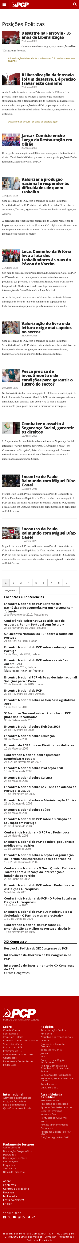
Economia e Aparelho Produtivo (53, 1045)
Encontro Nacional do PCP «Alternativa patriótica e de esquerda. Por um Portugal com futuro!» (39, 607)
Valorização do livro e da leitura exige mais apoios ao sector (46, 328)
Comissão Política (13, 1037)
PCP (43, 1057)
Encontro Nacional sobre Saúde (27, 810)
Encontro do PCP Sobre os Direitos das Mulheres (39, 745)
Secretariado (10, 1034)
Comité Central (11, 1030)
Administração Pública (53, 1030)
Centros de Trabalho (16, 1188)
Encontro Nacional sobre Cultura (28, 778)
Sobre (7, 1027)
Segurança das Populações (56, 1075)
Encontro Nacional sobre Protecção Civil (33, 768)
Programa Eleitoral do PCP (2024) (56, 1133)
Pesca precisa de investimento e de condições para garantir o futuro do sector (47, 378)
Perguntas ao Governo (54, 1118)
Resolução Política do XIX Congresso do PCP (36, 948)
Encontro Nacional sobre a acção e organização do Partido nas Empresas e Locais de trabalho (39, 857)
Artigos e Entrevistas (14, 1101)
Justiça (44, 1053)
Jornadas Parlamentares (54, 1125)
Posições (47, 1027)
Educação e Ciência (52, 1050)
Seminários (9, 1168)
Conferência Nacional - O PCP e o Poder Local (37, 832)
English (7, 1203)
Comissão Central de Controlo (20, 1040)
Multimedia (10, 1196)
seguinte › (10, 590)
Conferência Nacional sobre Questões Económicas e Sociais (32, 757)
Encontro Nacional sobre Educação (29, 736)
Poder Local (10, 1065)
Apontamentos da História (18, 1054)
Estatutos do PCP (12, 1047)
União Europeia (49, 1088)
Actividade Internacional (17, 1098)
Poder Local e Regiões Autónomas (53, 1061)
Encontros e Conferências (18, 1061)
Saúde (44, 1071)
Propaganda (65, 1236)
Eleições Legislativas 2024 (55, 1137)
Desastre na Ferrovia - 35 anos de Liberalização (46, 35)
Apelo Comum (11, 1148)
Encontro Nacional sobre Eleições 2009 (32, 726)
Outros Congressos (16, 973)
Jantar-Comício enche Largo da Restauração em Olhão (46, 140)
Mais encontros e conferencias (24, 670)
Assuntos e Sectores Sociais (56, 1037)
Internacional (13, 1094)
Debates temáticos (51, 1111)
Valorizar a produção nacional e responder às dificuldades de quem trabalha (45, 185)
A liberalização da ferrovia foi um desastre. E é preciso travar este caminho (41, 59)
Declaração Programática (17, 1151)
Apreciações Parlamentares (56, 1107)
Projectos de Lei (50, 1100)
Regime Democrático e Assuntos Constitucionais (55, 1067)
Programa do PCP (13, 1051)
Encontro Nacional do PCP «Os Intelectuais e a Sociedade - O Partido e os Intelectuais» (38, 913)
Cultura (45, 1040)
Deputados (47, 1128)
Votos (44, 1121)
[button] (4, 4)
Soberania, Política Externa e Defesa (57, 1079)
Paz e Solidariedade (14, 1105)
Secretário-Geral (13, 1044)
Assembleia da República (51, 1096)
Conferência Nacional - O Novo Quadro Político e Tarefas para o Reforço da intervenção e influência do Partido (40, 872)
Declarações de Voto (15, 1158)
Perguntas (9, 1165)
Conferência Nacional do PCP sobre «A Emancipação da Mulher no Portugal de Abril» (37, 927)
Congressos (9, 1058)
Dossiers (9, 1192)
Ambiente (46, 1034)
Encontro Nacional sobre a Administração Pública (40, 800)
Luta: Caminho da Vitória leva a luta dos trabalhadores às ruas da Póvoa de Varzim (46, 258)
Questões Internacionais (17, 1108)
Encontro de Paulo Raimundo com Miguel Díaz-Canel (48, 481)
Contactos (9, 1185)
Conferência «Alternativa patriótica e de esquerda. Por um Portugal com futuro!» (34, 622)
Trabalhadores (49, 1084)
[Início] (19, 4)
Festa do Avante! (13, 1200)
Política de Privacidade (39, 1240)
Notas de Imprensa (14, 1172)
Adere (7, 1181)
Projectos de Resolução (54, 1104)
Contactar (50, 1236)
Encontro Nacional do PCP (23, 690)
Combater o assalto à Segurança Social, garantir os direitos (47, 428)
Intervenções (48, 1114)
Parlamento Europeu (18, 1144)
